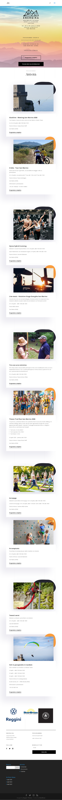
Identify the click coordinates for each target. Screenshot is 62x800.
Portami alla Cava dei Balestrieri (31, 64)
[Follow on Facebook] (6, 748)
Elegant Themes (27, 798)
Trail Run (23, 771)
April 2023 (9, 784)
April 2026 (9, 779)
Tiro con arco (24, 769)
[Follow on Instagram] (12, 748)
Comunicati (23, 767)
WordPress (42, 798)
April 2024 (9, 782)
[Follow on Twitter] (9, 748)
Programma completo (31, 57)
